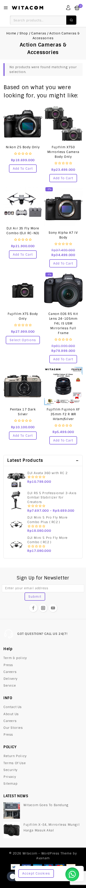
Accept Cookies (36, 873)
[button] (23, 168)
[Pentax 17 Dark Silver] (22, 386)
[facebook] (33, 608)
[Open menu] (5, 7)
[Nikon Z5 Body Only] (22, 123)
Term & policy (15, 658)
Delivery (10, 679)
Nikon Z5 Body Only (23, 147)
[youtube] (53, 608)
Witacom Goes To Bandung (46, 805)
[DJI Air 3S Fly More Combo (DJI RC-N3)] (22, 205)
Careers (10, 672)
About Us (11, 714)
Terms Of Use (14, 763)
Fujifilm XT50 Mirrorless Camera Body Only (63, 152)
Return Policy (15, 756)
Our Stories (13, 728)
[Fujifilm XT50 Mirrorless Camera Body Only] (63, 123)
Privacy (9, 777)
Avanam (43, 858)
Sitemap (10, 784)
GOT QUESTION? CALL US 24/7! (42, 634)
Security (10, 770)
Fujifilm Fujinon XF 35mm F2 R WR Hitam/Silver (63, 414)
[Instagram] (43, 608)
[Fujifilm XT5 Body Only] (22, 290)
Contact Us (12, 707)
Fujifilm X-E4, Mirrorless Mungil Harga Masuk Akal (51, 827)
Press (8, 665)
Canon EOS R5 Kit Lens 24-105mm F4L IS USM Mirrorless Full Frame (63, 323)
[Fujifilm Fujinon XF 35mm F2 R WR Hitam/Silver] (63, 386)
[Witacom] (27, 8)
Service (9, 685)
